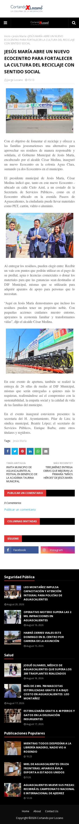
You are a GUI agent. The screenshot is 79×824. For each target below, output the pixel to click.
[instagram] (58, 549)
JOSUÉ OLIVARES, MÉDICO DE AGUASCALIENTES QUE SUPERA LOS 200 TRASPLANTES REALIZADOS (48, 669)
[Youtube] (21, 559)
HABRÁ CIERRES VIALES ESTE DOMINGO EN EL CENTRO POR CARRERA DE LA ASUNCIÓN (44, 637)
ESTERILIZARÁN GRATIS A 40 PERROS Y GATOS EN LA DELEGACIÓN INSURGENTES (49, 715)
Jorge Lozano (15, 80)
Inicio (7, 36)
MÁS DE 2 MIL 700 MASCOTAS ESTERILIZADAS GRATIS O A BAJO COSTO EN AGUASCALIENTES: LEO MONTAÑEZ (46, 692)
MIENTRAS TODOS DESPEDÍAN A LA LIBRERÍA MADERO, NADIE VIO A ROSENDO (47, 747)
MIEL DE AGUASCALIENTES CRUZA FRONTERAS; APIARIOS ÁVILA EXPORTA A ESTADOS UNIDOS (46, 768)
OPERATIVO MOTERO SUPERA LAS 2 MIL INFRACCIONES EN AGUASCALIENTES (47, 616)
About (37, 811)
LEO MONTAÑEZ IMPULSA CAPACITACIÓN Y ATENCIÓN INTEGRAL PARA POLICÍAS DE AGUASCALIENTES (43, 593)
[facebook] (21, 549)
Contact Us (51, 811)
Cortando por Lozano (50, 818)
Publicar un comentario (20, 509)
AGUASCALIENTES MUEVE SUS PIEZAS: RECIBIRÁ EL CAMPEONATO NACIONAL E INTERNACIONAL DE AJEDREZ (49, 789)
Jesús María (19, 36)
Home (25, 811)
